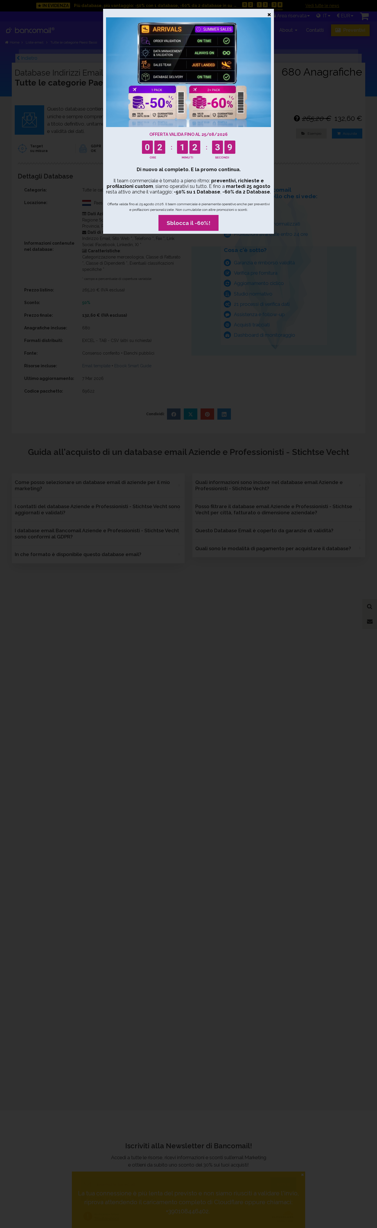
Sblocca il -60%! (188, 223)
